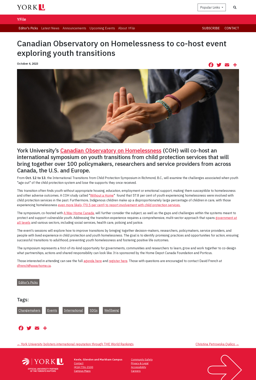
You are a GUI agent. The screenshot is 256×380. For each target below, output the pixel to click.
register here (118, 261)
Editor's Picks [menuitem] (28, 28)
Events (52, 311)
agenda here (93, 261)
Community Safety (142, 359)
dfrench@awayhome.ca (34, 266)
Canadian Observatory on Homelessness (110, 150)
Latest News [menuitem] (50, 28)
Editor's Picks (28, 282)
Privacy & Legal (139, 363)
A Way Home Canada (79, 213)
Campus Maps (82, 371)
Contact (232, 28)
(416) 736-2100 (83, 367)
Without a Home (102, 195)
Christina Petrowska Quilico (217, 344)
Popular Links (210, 7)
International (73, 311)
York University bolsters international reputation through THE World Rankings (75, 344)
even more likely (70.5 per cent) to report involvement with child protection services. (119, 205)
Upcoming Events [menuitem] (102, 28)
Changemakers (29, 311)
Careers (136, 371)
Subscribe (211, 28)
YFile (21, 19)
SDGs (94, 311)
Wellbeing (111, 311)
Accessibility (138, 367)
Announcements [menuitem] (74, 28)
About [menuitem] (126, 28)
